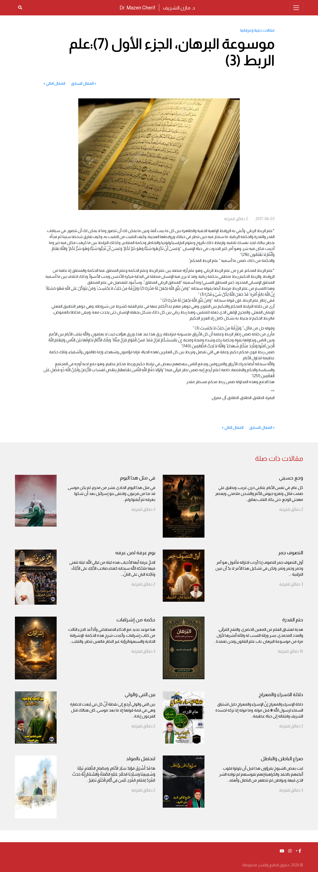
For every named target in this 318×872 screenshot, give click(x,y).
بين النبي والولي (140, 694)
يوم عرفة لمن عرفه (135, 552)
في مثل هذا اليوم (137, 477)
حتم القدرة (292, 619)
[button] (298, 851)
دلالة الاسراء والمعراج (281, 694)
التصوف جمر (290, 552)
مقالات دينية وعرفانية (257, 30)
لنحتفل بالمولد (140, 758)
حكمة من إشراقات (136, 619)
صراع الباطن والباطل (282, 758)
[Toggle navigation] (296, 8)
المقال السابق (82, 83)
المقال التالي (55, 83)
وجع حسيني (291, 477)
